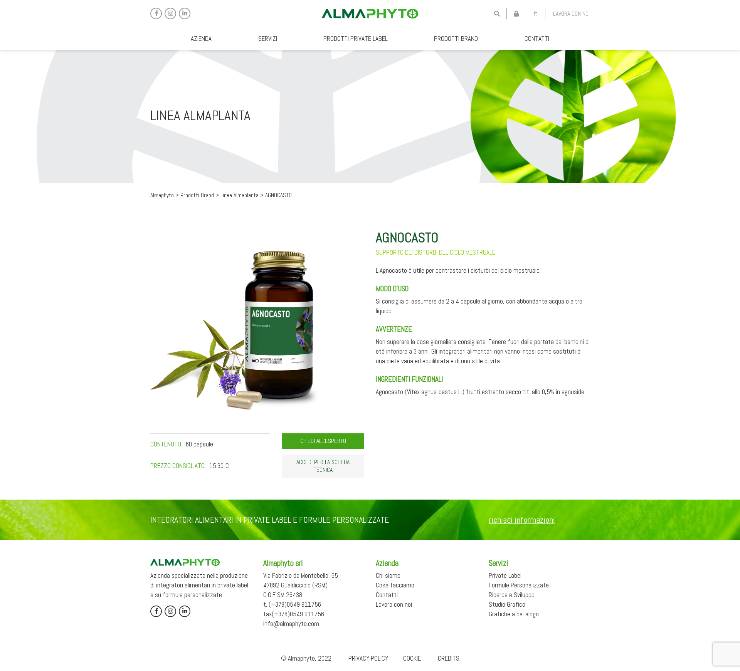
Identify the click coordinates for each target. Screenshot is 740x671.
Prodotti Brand (456, 38)
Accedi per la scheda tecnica (323, 466)
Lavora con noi (571, 14)
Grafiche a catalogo (514, 614)
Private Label (505, 575)
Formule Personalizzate (519, 585)
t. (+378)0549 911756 (292, 604)
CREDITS (448, 658)
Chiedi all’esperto (323, 441)
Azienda (201, 38)
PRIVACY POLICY (368, 658)
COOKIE (412, 658)
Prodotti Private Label (355, 38)
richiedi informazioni (522, 519)
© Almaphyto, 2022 (306, 658)
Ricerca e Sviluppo (512, 594)
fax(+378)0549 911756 (293, 614)
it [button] (535, 13)
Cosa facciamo (395, 585)
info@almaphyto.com (291, 623)
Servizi (267, 38)
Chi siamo (388, 575)
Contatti (537, 38)
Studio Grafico (507, 604)
